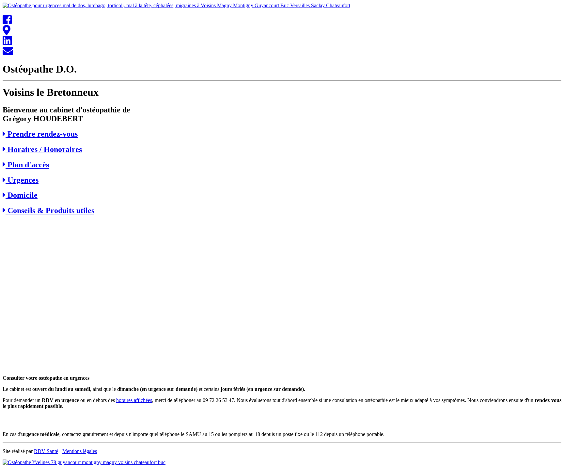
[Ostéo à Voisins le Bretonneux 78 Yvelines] (7, 42)
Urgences (22, 180)
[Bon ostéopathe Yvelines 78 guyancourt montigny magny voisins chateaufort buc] (84, 462)
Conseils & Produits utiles (50, 210)
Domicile (22, 195)
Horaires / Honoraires (44, 149)
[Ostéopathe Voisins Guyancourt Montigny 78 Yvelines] (6, 32)
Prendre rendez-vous (42, 134)
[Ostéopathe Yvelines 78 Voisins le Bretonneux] (7, 22)
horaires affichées (134, 400)
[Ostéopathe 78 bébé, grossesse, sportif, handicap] (8, 53)
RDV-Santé (46, 451)
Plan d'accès (27, 164)
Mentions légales (79, 451)
